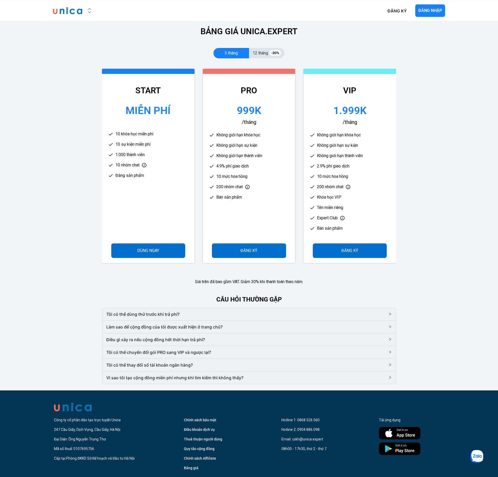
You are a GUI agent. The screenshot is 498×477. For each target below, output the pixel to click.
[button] (249, 314)
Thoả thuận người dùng (203, 439)
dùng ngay (148, 250)
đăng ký (248, 250)
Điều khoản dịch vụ (199, 429)
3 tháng (231, 53)
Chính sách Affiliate (200, 458)
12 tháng (266, 53)
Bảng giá (191, 468)
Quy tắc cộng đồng (199, 449)
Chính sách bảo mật (200, 420)
